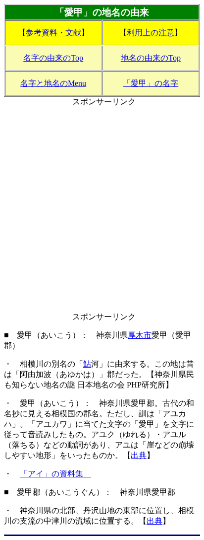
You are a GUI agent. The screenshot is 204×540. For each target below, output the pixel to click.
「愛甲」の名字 (150, 83)
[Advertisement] (102, 209)
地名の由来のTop (151, 58)
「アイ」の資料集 (55, 473)
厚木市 (140, 335)
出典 (139, 455)
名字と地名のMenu (53, 83)
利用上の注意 (150, 32)
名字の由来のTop (53, 58)
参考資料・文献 (53, 32)
